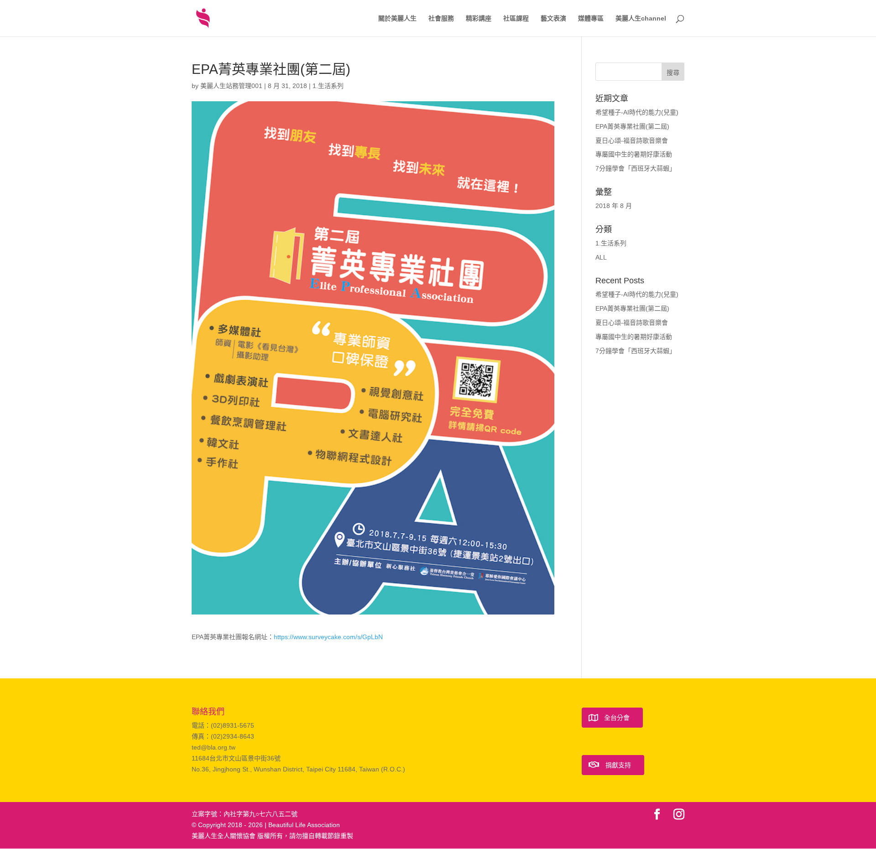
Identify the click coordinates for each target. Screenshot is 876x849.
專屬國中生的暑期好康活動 (633, 154)
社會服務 (441, 18)
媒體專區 (591, 18)
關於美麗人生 (397, 18)
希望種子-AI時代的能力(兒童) (636, 112)
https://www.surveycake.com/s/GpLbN (328, 637)
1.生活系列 (328, 85)
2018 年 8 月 (613, 205)
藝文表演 (553, 18)
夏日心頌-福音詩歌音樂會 (631, 140)
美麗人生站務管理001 (231, 85)
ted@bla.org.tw (213, 747)
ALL (601, 257)
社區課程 (516, 18)
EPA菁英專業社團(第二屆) (632, 126)
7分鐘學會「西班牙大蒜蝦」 (635, 168)
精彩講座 (478, 18)
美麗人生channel (640, 18)
